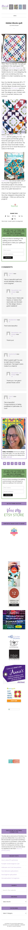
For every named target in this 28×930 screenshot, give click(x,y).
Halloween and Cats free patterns (11, 867)
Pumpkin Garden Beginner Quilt (10, 864)
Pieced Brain (14, 7)
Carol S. (11, 273)
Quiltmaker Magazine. (15, 68)
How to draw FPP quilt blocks (9, 860)
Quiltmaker (5, 181)
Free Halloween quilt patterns (9, 871)
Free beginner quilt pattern (9, 874)
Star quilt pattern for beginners (10, 878)
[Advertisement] (14, 740)
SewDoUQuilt (12, 354)
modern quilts (11, 221)
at (9, 275)
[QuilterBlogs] (14, 761)
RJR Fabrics (15, 88)
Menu (15, 15)
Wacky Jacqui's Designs (15, 926)
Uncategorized (19, 221)
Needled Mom (13, 320)
